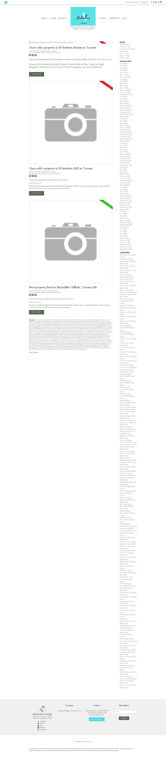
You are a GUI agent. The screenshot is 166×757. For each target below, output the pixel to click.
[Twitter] (154, 2)
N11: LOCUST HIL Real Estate (69, 337)
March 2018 (124, 238)
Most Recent (124, 64)
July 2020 (123, 187)
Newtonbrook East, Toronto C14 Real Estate (50, 339)
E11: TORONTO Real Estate (61, 328)
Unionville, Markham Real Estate (83, 346)
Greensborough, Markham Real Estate (50, 331)
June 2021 (123, 167)
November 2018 (125, 222)
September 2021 (126, 165)
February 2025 (125, 90)
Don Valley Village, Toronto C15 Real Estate (53, 327)
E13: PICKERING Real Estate (83, 328)
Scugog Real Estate (78, 343)
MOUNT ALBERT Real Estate (53, 336)
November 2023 (126, 110)
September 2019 (126, 207)
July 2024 (123, 97)
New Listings (124, 53)
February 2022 (125, 154)
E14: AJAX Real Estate (104, 328)
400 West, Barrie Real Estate (43, 319)
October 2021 (125, 163)
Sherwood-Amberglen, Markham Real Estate (95, 343)
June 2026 (124, 68)
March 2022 (124, 152)
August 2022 (124, 141)
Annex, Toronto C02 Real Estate (87, 319)
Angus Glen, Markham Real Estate (69, 319)
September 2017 (126, 249)
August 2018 (124, 227)
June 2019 (123, 214)
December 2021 (125, 158)
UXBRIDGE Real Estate (97, 346)
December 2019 (125, 200)
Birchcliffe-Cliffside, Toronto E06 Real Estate (47, 52)
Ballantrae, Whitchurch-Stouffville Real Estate (82, 321)
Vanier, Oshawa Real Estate (47, 347)
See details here (104, 60)
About (44, 18)
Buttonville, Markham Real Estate (57, 324)
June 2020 (124, 189)
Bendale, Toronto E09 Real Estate (43, 322)
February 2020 (125, 196)
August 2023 (124, 116)
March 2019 (124, 218)
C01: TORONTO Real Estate (81, 324)
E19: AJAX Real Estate (40, 330)
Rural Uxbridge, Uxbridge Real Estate (99, 342)
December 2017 (125, 244)
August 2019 (124, 209)
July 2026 (123, 66)
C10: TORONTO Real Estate (104, 324)
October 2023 (125, 112)
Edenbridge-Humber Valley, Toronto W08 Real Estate (60, 330)
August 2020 (125, 185)
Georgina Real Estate (80, 330)
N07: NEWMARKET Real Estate (45, 337)
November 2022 (126, 134)
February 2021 (125, 176)
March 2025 (124, 88)
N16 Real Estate (103, 337)
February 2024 (125, 105)
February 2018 (125, 240)
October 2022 (125, 136)
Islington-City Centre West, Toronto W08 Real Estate (73, 333)
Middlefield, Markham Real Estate (37, 336)
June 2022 (124, 145)
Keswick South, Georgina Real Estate (96, 333)
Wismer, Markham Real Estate (61, 349)
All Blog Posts (124, 44)
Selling (61, 18)
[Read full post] (71, 43)
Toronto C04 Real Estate (39, 346)
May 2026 (123, 70)
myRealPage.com (86, 741)
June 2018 (123, 231)
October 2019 (125, 205)
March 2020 (124, 194)
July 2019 (123, 211)
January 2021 (125, 178)
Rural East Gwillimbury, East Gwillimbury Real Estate (76, 342)
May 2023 (123, 121)
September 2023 (126, 114)
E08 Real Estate (125, 381)
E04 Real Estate (89, 327)
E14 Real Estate (95, 328)
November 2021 (126, 161)
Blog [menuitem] (124, 18)
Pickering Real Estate (55, 340)
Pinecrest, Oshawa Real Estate (68, 340)
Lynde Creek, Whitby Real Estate (50, 334)
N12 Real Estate (80, 337)
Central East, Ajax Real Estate (36, 325)
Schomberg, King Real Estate (65, 343)
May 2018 (123, 233)
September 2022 (126, 139)
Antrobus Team (125, 47)
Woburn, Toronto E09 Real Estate (78, 349)
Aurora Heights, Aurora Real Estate (42, 321)
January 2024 (125, 108)
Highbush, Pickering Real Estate (87, 331)
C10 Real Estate (93, 324)
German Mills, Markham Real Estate (95, 330)
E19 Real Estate (125, 405)
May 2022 (123, 147)
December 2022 (126, 132)
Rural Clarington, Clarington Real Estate (52, 342)
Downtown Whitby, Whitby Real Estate (74, 327)
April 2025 (124, 86)
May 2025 (124, 83)
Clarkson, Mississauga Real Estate (82, 325)
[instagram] (158, 2)
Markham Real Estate (64, 334)
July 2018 (123, 229)
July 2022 (123, 143)
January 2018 (125, 242)
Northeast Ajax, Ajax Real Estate (83, 339)
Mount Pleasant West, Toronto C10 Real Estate (72, 336)
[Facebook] (151, 2)
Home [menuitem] (53, 18)
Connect (144, 2)
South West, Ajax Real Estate (48, 345)
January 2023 (125, 130)
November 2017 (125, 247)
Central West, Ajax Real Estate (52, 325)
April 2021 (123, 172)
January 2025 (125, 92)
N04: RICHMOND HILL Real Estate (102, 336)
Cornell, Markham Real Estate (99, 325)
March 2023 (124, 125)
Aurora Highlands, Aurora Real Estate (61, 321)
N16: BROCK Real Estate (128, 526)
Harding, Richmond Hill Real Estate (69, 331)
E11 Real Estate (51, 328)
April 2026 (124, 72)
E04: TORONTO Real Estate (100, 327)
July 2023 (123, 119)
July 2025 (123, 79)
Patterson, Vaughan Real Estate (41, 340)
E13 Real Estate (72, 328)
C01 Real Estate (70, 324)
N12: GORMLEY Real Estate (91, 337)
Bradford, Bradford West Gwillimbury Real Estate (88, 322)
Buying (102, 18)
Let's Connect (97, 719)
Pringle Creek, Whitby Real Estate (85, 340)
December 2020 (126, 180)
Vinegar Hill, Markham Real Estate (63, 347)
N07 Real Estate (33, 337)
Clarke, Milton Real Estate (66, 325)
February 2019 (125, 220)
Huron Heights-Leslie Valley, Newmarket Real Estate (46, 333)
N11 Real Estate (57, 337)
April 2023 (124, 123)
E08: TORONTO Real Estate (40, 328)
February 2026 (125, 77)
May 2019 (123, 216)
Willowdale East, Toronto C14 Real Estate (43, 349)
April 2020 (124, 192)
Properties (113, 18)
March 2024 (124, 103)
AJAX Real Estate (56, 319)
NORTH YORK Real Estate (68, 339)
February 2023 (125, 128)
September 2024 (126, 94)
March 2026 (124, 75)
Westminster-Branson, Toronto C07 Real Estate (85, 347)
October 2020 (125, 183)
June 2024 (124, 99)
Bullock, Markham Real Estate (40, 324)
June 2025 (124, 81)
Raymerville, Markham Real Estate (103, 340)
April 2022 (124, 150)
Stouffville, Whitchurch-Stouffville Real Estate (67, 345)
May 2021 (123, 169)
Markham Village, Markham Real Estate (80, 334)
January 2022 (125, 156)
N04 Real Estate (89, 336)
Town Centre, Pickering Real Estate (65, 346)
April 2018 (123, 236)
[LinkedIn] (161, 2)
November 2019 (126, 203)
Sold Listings (124, 58)
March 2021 (124, 174)
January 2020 (125, 198)
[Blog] (156, 2)
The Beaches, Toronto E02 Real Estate (87, 345)
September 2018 (126, 225)
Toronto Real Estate (51, 346)
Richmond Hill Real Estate (35, 342)
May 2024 (123, 101)
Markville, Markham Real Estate (99, 334)
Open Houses (125, 55)
